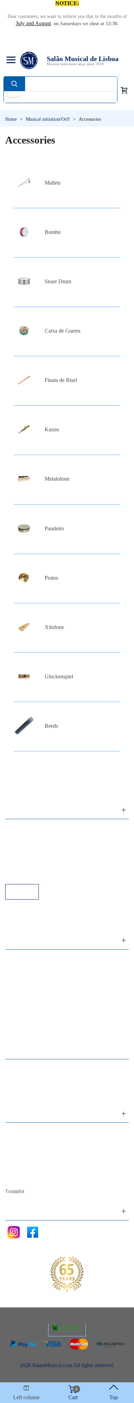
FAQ (17, 828)
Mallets (52, 183)
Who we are (25, 1150)
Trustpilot (14, 1191)
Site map (21, 1141)
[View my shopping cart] (124, 89)
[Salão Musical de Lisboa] (28, 60)
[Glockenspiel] (24, 676)
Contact (20, 1132)
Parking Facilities (30, 865)
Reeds (51, 726)
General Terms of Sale (36, 856)
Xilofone (54, 627)
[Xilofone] (24, 627)
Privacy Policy (28, 847)
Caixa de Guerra (62, 331)
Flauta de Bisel (61, 380)
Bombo (53, 232)
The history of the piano (38, 1169)
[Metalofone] (24, 478)
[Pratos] (24, 577)
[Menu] (9, 60)
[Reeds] (24, 725)
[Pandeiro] (24, 528)
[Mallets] (24, 182)
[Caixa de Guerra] (24, 330)
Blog (17, 1178)
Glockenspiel (59, 676)
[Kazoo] (24, 429)
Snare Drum (58, 281)
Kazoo (52, 429)
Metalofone (57, 479)
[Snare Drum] (24, 281)
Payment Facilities (32, 874)
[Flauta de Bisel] (24, 380)
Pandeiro (54, 528)
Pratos (51, 578)
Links (18, 837)
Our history (24, 1159)
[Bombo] (24, 232)
